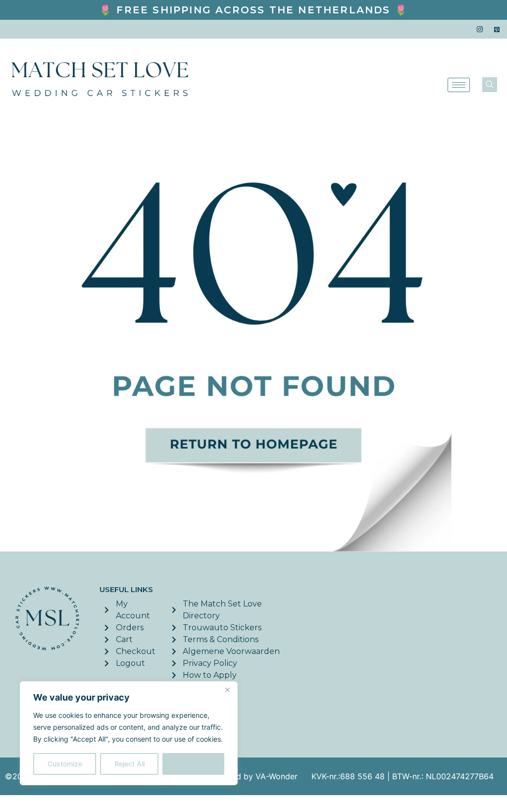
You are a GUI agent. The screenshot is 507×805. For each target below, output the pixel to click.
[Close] (227, 690)
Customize (65, 763)
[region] (129, 733)
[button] (489, 84)
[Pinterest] (497, 29)
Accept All (193, 763)
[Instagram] (479, 29)
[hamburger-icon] (459, 85)
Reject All (129, 763)
